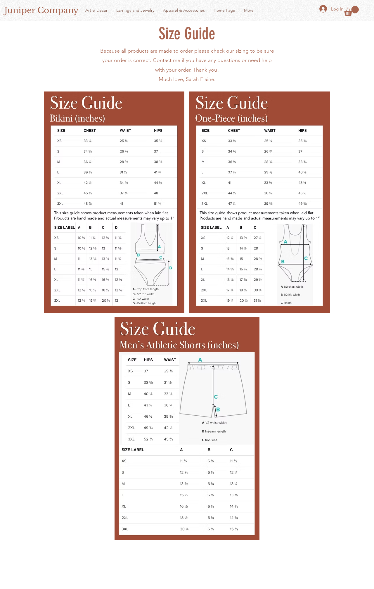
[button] (351, 11)
